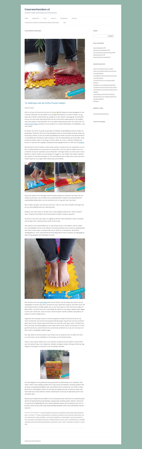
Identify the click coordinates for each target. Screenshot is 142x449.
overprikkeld (44, 302)
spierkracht (54, 422)
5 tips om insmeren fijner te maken (103, 69)
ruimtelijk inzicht (73, 419)
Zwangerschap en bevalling (101, 57)
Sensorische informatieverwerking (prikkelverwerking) (42, 22)
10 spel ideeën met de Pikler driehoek (104, 94)
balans (39, 415)
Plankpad (96, 101)
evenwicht (61, 415)
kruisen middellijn (41, 417)
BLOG (44, 18)
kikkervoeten (77, 415)
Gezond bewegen (46, 412)
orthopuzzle (30, 419)
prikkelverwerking (54, 419)
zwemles (76, 422)
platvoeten (46, 419)
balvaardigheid (46, 415)
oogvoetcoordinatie (75, 417)
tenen (59, 422)
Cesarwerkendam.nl (37, 9)
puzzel (62, 419)
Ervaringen (63, 18)
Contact (53, 18)
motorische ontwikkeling (53, 417)
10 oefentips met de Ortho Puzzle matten (45, 102)
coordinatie (54, 415)
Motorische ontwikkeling (59, 412)
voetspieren (70, 422)
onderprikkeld (65, 417)
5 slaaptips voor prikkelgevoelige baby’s (104, 85)
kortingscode (31, 417)
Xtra (64, 22)
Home (26, 18)
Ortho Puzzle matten (31, 124)
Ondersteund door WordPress (33, 441)
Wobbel (81, 142)
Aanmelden (35, 18)
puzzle (66, 419)
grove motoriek (68, 415)
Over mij (74, 18)
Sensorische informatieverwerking (40, 422)
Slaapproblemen (98, 55)
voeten (64, 422)
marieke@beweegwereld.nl (101, 114)
